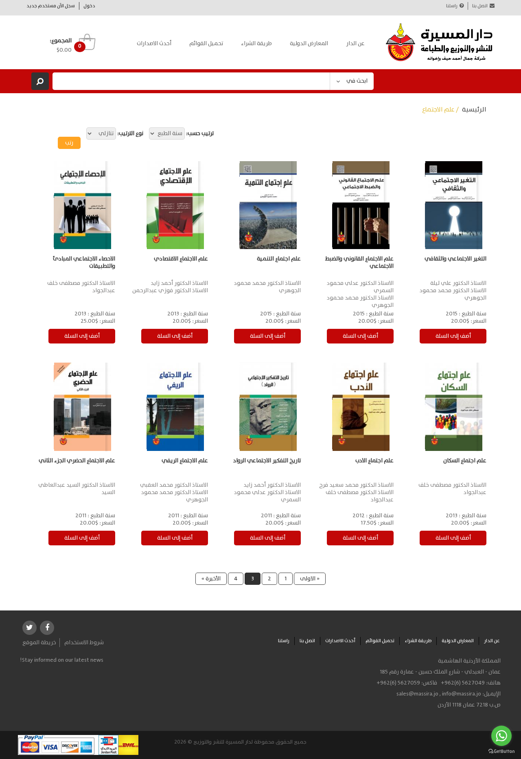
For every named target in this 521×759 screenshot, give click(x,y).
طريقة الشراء (256, 43)
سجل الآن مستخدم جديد (50, 6)
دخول (89, 6)
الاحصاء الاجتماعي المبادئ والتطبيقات (84, 262)
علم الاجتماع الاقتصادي (181, 258)
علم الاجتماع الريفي (185, 460)
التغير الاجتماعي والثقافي (455, 258)
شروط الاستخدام (84, 642)
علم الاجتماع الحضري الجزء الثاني (77, 460)
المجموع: (61, 40)
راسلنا (452, 6)
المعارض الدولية (309, 43)
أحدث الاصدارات (154, 43)
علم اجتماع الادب (374, 460)
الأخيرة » (211, 578)
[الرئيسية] (439, 42)
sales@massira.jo (417, 693)
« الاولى (310, 578)
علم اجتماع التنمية (279, 258)
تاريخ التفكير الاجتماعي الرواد (267, 460)
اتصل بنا (480, 6)
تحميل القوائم (206, 43)
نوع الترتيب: (130, 133)
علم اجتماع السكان (464, 460)
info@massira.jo (461, 693)
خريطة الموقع (39, 642)
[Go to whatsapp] (501, 736)
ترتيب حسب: (200, 133)
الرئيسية (474, 110)
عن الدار (355, 43)
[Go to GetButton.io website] (501, 751)
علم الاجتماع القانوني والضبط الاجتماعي (359, 262)
